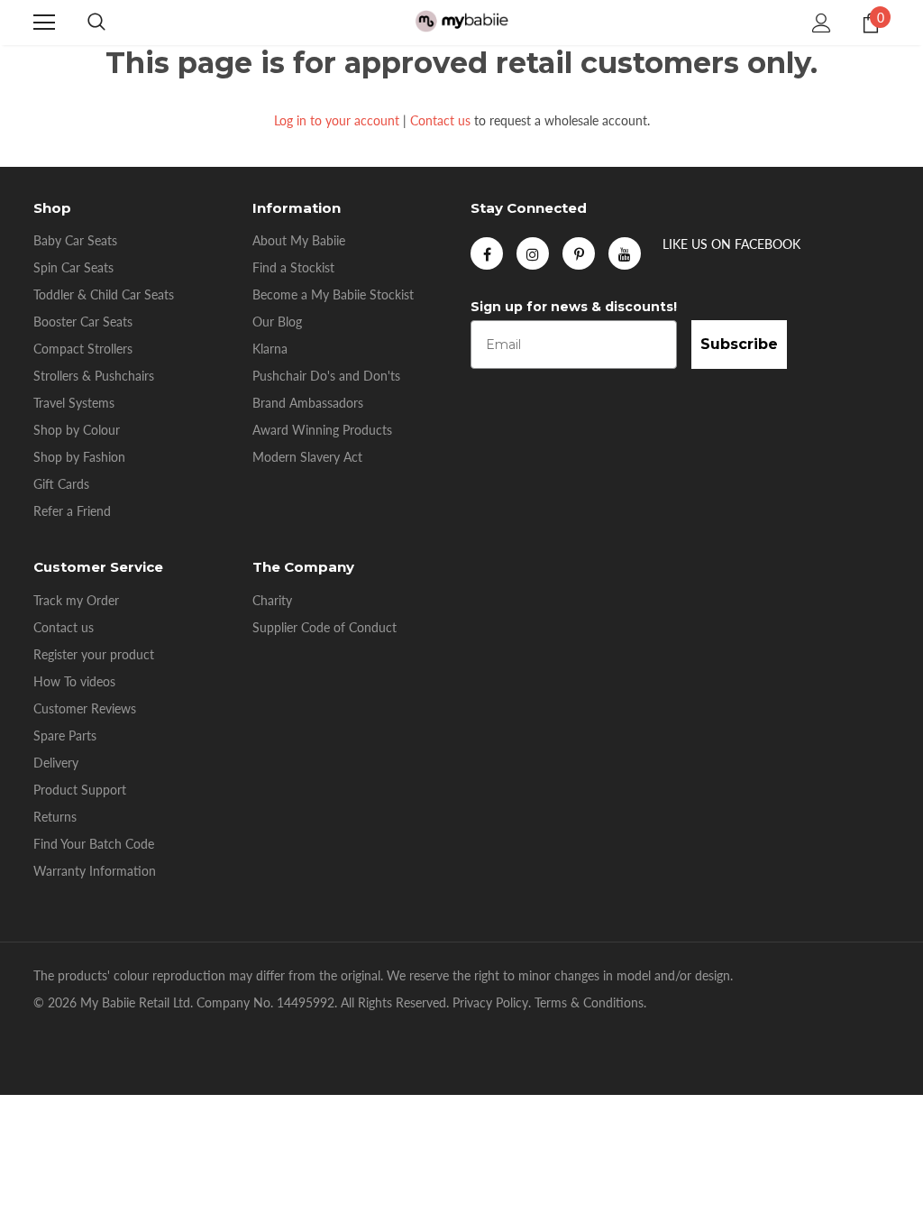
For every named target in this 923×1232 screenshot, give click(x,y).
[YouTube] (624, 253)
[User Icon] (821, 23)
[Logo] (461, 22)
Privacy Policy (490, 1002)
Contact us (440, 120)
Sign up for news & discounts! (574, 307)
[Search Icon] (96, 23)
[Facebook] (487, 253)
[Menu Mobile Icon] (44, 22)
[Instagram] (532, 253)
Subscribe (739, 344)
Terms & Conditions (589, 1002)
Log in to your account (336, 120)
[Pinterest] (578, 253)
